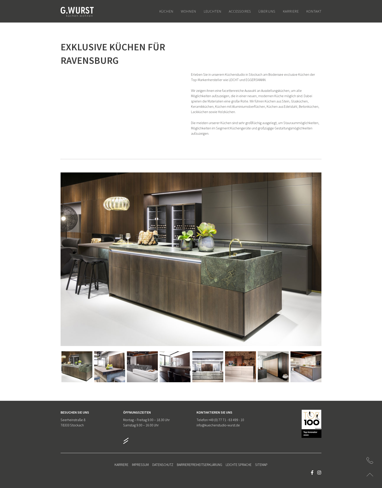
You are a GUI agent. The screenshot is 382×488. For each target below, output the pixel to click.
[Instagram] (319, 472)
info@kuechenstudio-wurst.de (218, 425)
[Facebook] (312, 472)
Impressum (140, 464)
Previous (67, 263)
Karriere (121, 464)
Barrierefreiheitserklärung (199, 464)
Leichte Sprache (239, 464)
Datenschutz (162, 464)
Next (315, 263)
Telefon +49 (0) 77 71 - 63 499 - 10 (220, 420)
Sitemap (261, 464)
